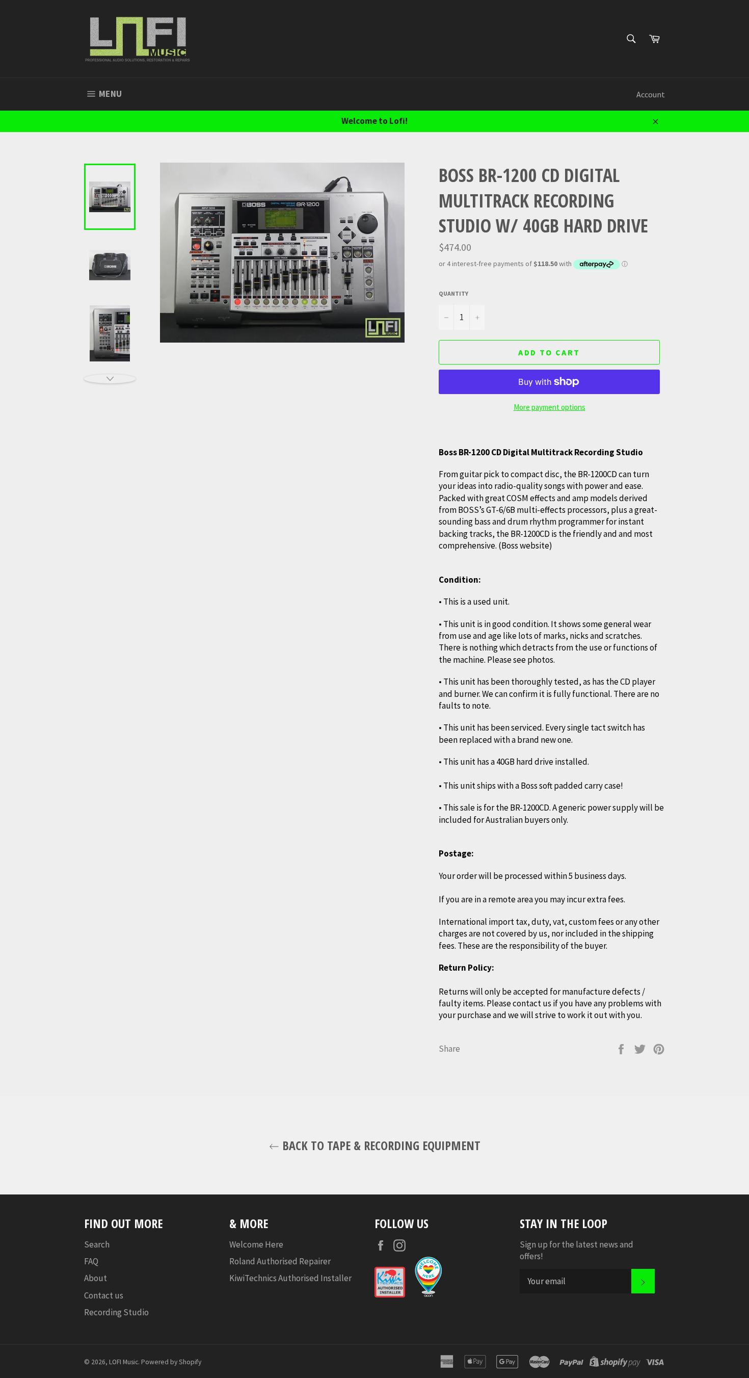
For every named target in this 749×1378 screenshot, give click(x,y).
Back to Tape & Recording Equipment (379, 1145)
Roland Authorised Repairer (280, 1261)
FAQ (91, 1261)
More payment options (549, 407)
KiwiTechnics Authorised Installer (290, 1278)
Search (97, 1244)
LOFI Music (123, 1362)
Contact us (103, 1295)
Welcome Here (256, 1244)
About (95, 1278)
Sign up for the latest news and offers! (576, 1250)
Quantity (453, 293)
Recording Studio (116, 1312)
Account (650, 94)
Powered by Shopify (171, 1362)
